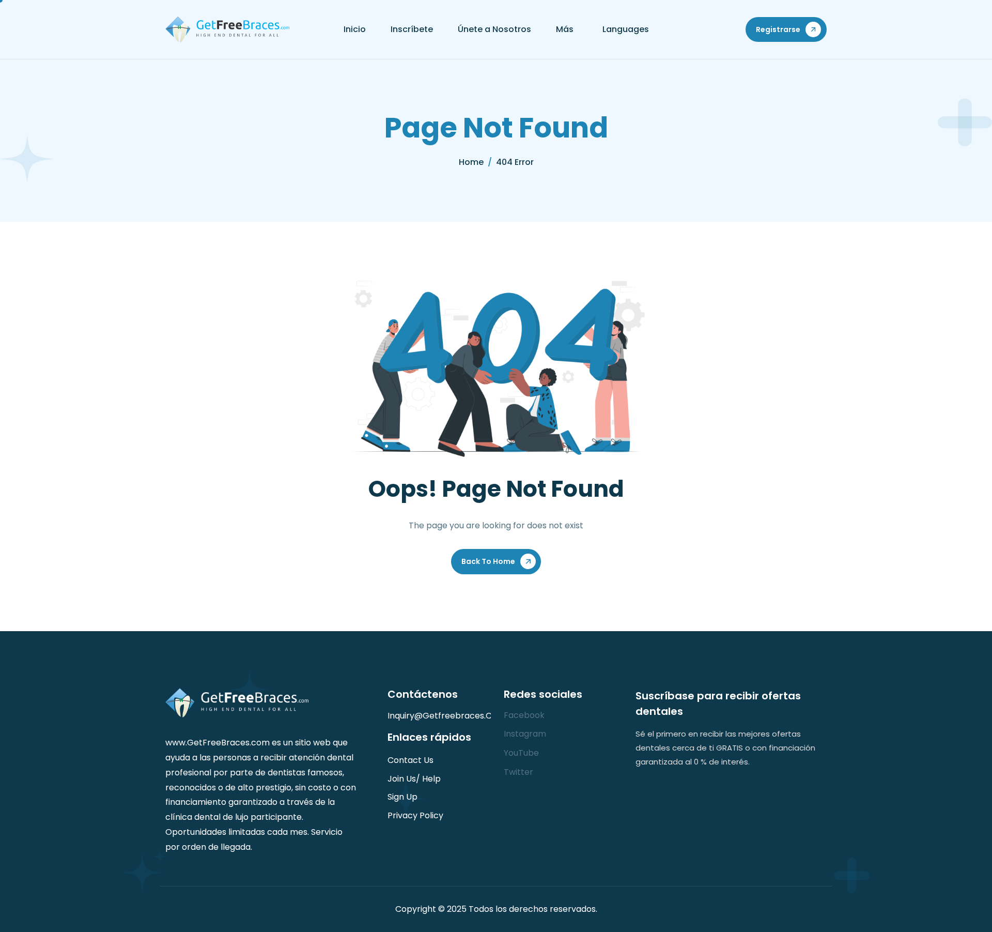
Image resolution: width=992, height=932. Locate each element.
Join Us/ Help (414, 779)
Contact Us (410, 760)
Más (565, 29)
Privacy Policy (415, 815)
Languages (625, 29)
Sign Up (402, 797)
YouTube (521, 753)
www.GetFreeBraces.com (217, 742)
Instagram (525, 734)
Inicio (355, 29)
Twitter (518, 772)
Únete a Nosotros (494, 29)
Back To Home (488, 561)
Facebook (524, 715)
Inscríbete (412, 29)
